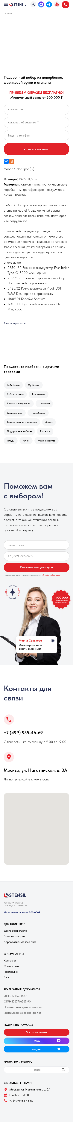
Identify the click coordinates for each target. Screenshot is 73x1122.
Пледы (10, 440)
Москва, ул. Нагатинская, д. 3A (35, 770)
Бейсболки (13, 385)
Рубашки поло (15, 394)
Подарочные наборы (19, 431)
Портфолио (11, 971)
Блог (6, 977)
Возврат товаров (14, 936)
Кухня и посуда (46, 440)
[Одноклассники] (11, 161)
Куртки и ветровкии (19, 403)
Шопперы (44, 403)
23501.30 (14, 268)
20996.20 (14, 278)
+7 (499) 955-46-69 (23, 732)
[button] (57, 4)
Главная (8, 13)
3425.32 (13, 288)
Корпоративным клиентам (20, 942)
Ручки (26, 440)
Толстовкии (38, 394)
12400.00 (14, 304)
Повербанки (38, 412)
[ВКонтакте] (6, 161)
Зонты (49, 421)
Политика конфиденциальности (23, 1007)
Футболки (33, 385)
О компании (11, 966)
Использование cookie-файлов (22, 1012)
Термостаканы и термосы (22, 421)
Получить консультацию (36, 567)
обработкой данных (51, 575)
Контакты (10, 960)
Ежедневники (14, 412)
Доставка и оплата (15, 930)
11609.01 (13, 299)
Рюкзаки (45, 431)
